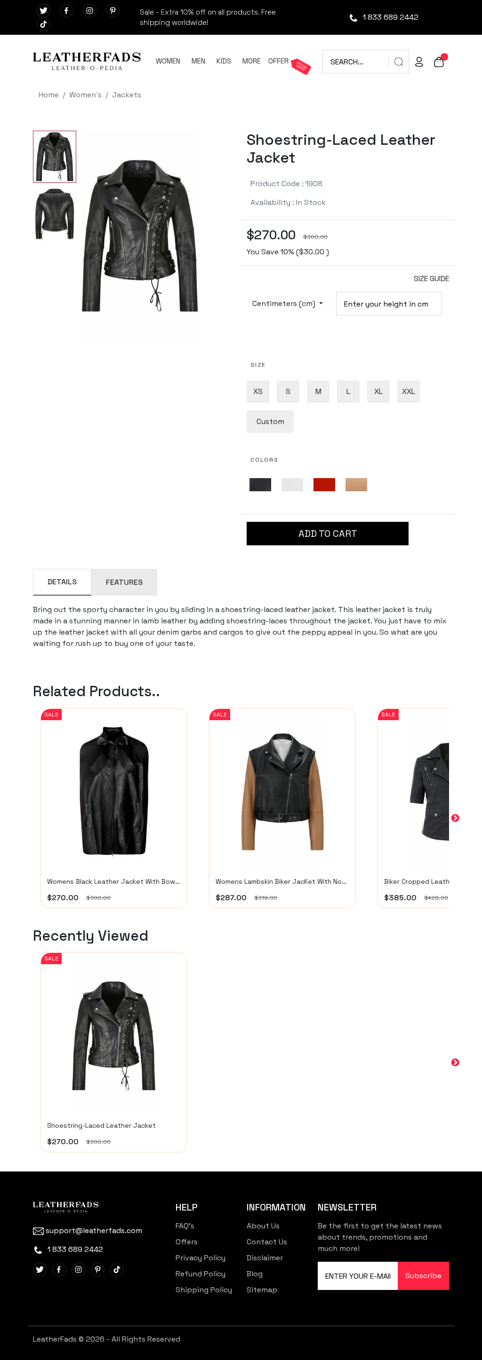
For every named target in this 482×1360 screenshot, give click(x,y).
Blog (255, 1274)
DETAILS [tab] (62, 582)
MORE (251, 60)
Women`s (85, 95)
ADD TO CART (327, 533)
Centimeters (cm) (284, 303)
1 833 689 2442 (389, 17)
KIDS (224, 60)
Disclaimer (265, 1258)
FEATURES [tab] (124, 582)
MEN (198, 60)
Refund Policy (200, 1274)
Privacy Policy (200, 1258)
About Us (263, 1226)
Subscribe (423, 1276)
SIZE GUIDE (431, 278)
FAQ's (185, 1226)
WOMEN (168, 60)
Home (49, 95)
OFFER (278, 60)
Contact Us (267, 1242)
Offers (187, 1242)
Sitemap (262, 1290)
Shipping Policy (204, 1290)
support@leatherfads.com (94, 1230)
